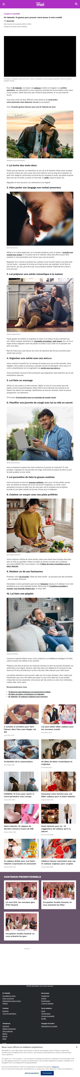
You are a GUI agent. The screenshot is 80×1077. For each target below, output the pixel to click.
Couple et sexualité (12, 14)
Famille (43, 1019)
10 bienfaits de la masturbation (18, 761)
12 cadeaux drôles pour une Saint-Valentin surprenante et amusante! (20, 862)
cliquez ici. (55, 1067)
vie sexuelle (24, 577)
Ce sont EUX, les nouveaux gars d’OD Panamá (20, 903)
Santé (43, 1011)
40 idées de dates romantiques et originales (26, 694)
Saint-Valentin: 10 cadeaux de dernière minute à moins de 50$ (18, 827)
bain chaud (57, 341)
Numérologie (45, 1001)
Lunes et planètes (47, 1003)
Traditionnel (45, 996)
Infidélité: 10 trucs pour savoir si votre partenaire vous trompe (19, 795)
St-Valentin (17, 88)
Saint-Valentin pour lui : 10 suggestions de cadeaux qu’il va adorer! (56, 828)
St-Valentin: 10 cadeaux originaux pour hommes (28, 697)
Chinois (43, 998)
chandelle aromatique (43, 341)
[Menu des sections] (4, 4)
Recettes (5, 1011)
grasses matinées (36, 482)
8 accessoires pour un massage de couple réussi (36, 397)
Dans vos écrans (8, 998)
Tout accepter (47, 1073)
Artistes (5, 1003)
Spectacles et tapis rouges (11, 1001)
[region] (40, 1060)
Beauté (4, 1036)
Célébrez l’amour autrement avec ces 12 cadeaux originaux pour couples (58, 862)
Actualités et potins (9, 996)
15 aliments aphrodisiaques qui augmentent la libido (29, 692)
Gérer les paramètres (32, 1073)
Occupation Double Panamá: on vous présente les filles (57, 903)
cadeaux (37, 88)
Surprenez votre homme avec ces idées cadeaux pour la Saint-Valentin (58, 795)
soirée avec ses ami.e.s (50, 368)
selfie (46, 178)
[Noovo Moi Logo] (40, 4)
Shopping (5, 1026)
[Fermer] (76, 1047)
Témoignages (45, 1014)
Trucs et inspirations (9, 1014)
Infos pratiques (7, 1031)
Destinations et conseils (49, 1026)
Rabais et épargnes (9, 1029)
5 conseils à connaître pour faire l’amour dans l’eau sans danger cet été (20, 729)
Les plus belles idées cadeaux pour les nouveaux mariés (57, 728)
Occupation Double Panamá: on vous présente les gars (20, 934)
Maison (4, 1034)
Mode (4, 1039)
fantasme (44, 584)
